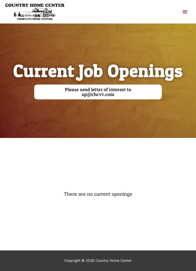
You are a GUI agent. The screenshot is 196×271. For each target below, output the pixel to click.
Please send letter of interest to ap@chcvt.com (98, 92)
